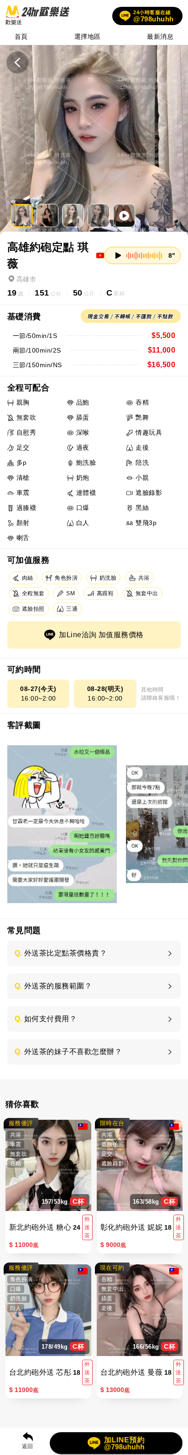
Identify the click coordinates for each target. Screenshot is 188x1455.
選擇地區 (87, 36)
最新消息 (160, 36)
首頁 (21, 36)
